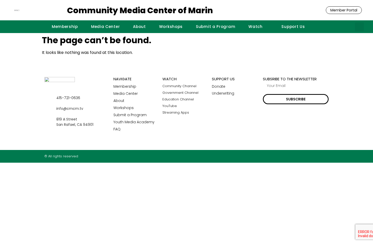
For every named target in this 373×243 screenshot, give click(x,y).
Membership (65, 26)
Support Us (293, 26)
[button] (359, 26)
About (139, 26)
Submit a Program (215, 26)
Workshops (171, 26)
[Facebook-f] (307, 156)
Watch (255, 26)
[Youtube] (327, 156)
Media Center (105, 26)
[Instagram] (317, 156)
